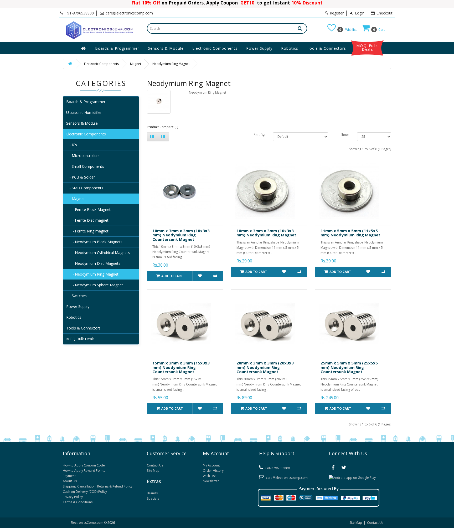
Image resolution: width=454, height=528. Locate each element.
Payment (69, 476)
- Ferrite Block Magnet (88, 209)
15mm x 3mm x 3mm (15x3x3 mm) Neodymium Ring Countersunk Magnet (181, 367)
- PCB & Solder (80, 177)
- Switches (76, 295)
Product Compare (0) (162, 127)
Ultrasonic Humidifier (84, 112)
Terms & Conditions (77, 502)
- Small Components (85, 166)
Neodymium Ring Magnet (171, 64)
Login (359, 13)
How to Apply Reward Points (84, 470)
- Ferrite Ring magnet (87, 231)
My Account (211, 465)
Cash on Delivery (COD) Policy (85, 491)
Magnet (135, 64)
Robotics (289, 48)
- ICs (71, 144)
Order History (213, 470)
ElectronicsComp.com (87, 522)
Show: (344, 135)
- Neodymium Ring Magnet (92, 274)
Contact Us (155, 465)
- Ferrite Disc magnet (87, 220)
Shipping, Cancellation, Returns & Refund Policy (97, 486)
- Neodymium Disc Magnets (93, 263)
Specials (153, 498)
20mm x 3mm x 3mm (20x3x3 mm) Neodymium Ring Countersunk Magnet (265, 367)
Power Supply (259, 48)
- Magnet (75, 198)
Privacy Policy (73, 497)
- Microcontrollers (83, 155)
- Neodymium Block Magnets (94, 241)
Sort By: (259, 135)
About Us (70, 481)
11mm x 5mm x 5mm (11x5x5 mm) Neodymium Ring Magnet (350, 233)
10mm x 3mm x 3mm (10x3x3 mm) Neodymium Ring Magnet (266, 233)
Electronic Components (215, 48)
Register (336, 13)
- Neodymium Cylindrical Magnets (98, 252)
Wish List (209, 476)
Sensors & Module (166, 48)
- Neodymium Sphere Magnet (94, 284)
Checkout (384, 13)
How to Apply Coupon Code (84, 465)
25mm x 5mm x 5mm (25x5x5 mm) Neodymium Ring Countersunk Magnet (349, 367)
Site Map (153, 470)
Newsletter (211, 481)
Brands (152, 493)
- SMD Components (84, 187)
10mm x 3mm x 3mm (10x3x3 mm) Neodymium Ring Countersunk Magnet (181, 235)
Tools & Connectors (326, 48)
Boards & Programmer (117, 48)
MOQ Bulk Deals (367, 47)
